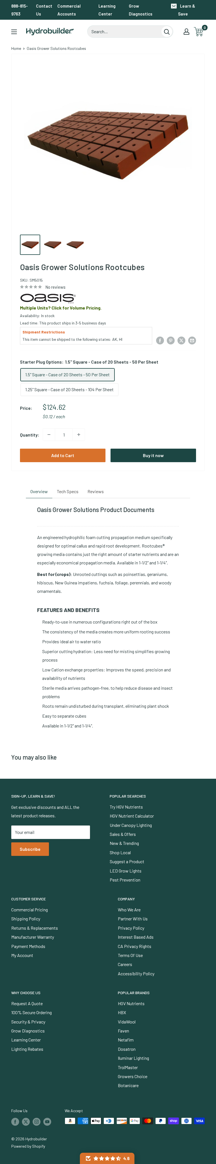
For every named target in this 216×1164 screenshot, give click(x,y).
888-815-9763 (19, 9)
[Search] (166, 31)
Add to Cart (62, 455)
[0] (199, 32)
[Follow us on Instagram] (36, 1121)
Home (16, 48)
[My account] (186, 31)
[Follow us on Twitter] (26, 1121)
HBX (122, 1012)
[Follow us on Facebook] (15, 1121)
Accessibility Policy (136, 973)
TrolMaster (128, 1067)
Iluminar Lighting (133, 1058)
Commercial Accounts (69, 9)
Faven (123, 1030)
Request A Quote (27, 1003)
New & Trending (124, 843)
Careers (125, 964)
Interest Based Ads (136, 937)
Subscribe (30, 849)
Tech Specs (67, 491)
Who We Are (129, 909)
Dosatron (127, 1049)
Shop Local (120, 852)
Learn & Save (186, 9)
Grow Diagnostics (140, 9)
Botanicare (128, 1085)
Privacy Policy (131, 928)
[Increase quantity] (79, 434)
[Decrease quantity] (49, 434)
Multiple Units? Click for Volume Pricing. (61, 307)
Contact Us (44, 9)
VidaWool (127, 1021)
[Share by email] (192, 340)
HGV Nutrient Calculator (132, 815)
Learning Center (107, 9)
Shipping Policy (25, 918)
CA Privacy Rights (134, 946)
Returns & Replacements (34, 928)
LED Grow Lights (125, 870)
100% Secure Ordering (31, 1012)
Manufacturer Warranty (32, 937)
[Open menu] (14, 32)
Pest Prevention (125, 879)
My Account (22, 955)
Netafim (126, 1039)
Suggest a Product (127, 861)
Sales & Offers (123, 834)
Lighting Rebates (27, 1049)
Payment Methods (28, 946)
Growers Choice (132, 1076)
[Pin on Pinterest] (171, 340)
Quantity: (29, 434)
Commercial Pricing (29, 909)
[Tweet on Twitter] (181, 340)
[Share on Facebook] (160, 340)
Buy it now (153, 455)
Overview (39, 491)
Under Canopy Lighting (131, 825)
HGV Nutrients (131, 1003)
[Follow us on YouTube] (47, 1121)
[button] (107, 1158)
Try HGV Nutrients (126, 806)
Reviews (95, 491)
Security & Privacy (28, 1021)
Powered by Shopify (28, 1146)
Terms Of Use (130, 955)
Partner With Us (133, 918)
